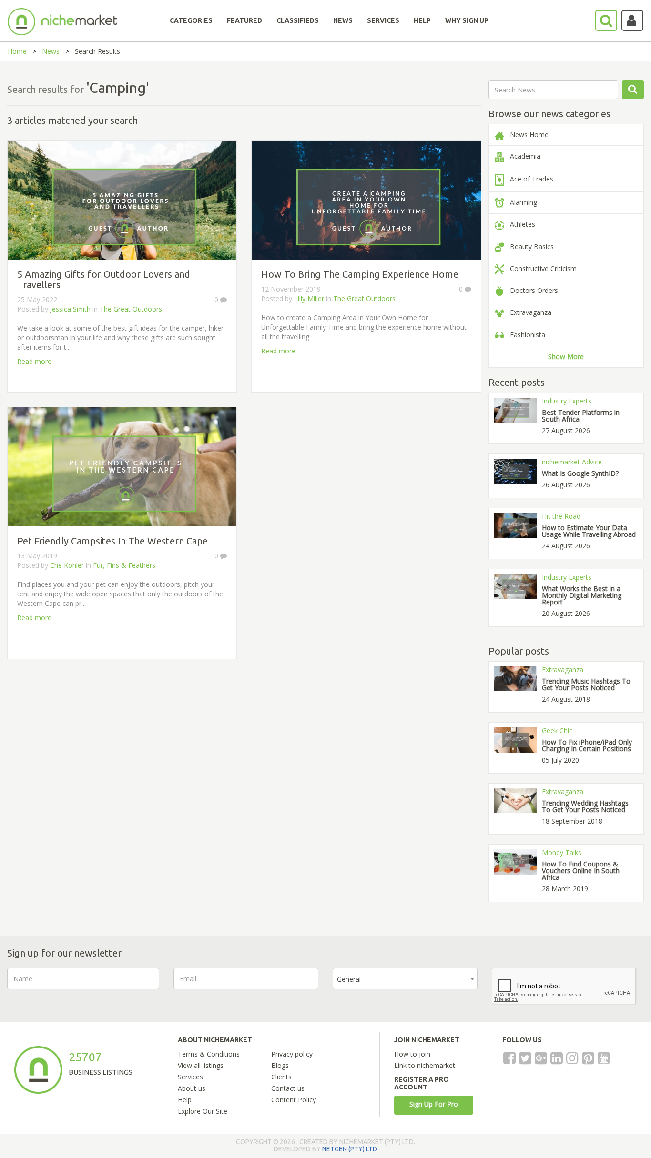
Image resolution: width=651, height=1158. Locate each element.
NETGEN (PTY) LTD (349, 1149)
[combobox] (405, 978)
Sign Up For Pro (433, 1103)
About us (191, 1088)
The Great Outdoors (131, 308)
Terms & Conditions (209, 1053)
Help (185, 1099)
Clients (281, 1076)
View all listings (201, 1065)
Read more (34, 361)
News (51, 51)
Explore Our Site (202, 1111)
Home (17, 51)
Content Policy (293, 1099)
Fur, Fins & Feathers (124, 565)
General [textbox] (349, 979)
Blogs (280, 1065)
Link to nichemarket (424, 1065)
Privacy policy (292, 1053)
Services (190, 1076)
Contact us (288, 1088)
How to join (412, 1053)
